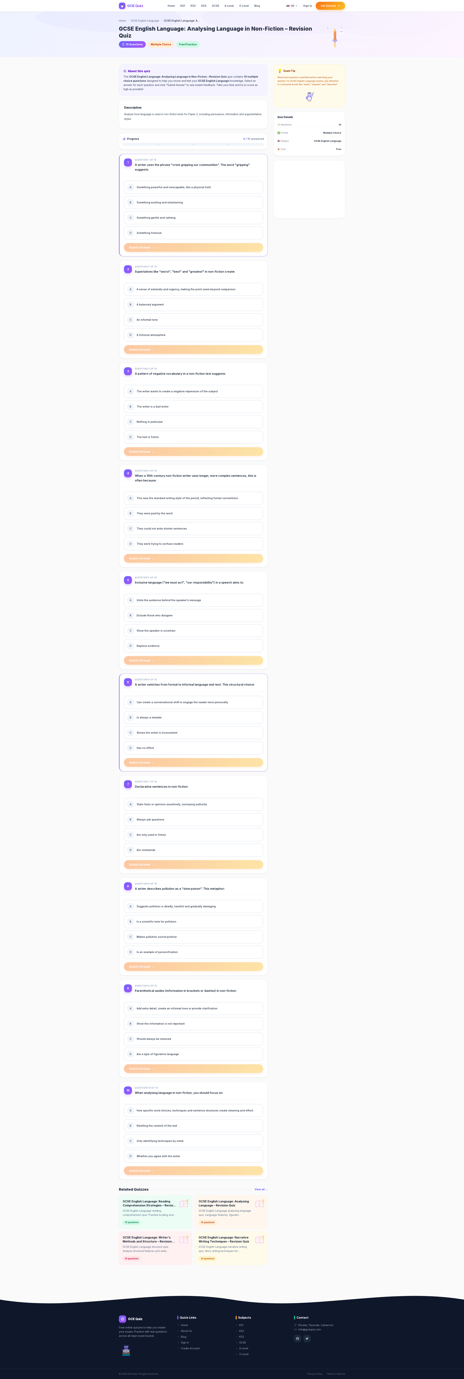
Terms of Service (336, 1373)
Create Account (190, 1348)
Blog (257, 5)
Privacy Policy (314, 1373)
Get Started (328, 5)
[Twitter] (307, 1338)
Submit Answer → (141, 247)
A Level (229, 5)
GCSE (215, 5)
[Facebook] (297, 1338)
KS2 (193, 5)
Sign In (307, 5)
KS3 (203, 5)
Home (171, 5)
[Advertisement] (309, 189)
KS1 (182, 5)
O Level (244, 5)
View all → (261, 1189)
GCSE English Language (145, 20)
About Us (186, 1330)
